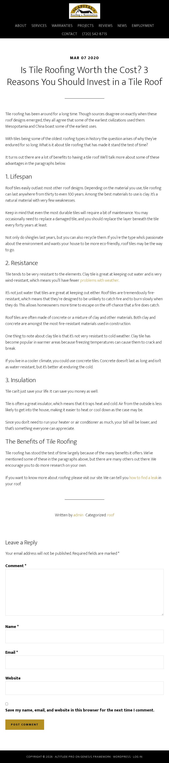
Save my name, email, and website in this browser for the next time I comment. (79, 710)
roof (110, 515)
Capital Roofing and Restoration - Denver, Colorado (84, 11)
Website (13, 678)
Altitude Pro (65, 756)
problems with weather (99, 280)
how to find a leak (143, 477)
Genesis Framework (96, 756)
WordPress (122, 756)
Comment (15, 566)
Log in (137, 756)
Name (12, 627)
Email (11, 652)
